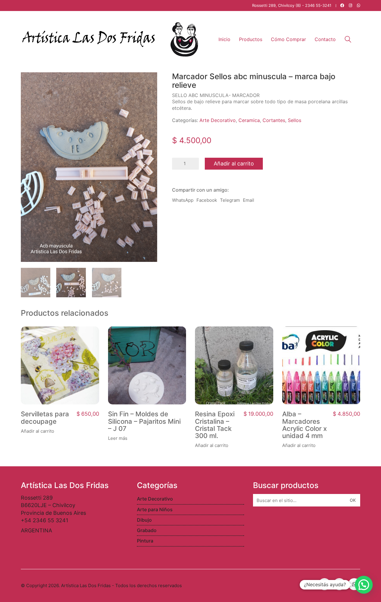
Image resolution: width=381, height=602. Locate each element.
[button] (364, 585)
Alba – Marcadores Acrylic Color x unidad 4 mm (304, 424)
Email (248, 200)
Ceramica (249, 120)
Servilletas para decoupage (45, 417)
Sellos (294, 120)
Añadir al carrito (234, 163)
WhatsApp (182, 200)
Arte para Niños (155, 509)
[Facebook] (324, 584)
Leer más (117, 438)
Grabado (147, 530)
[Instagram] (339, 584)
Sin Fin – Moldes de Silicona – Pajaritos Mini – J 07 (144, 421)
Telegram (230, 200)
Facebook (206, 200)
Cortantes (274, 120)
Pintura (145, 541)
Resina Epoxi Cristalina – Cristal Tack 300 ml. (215, 424)
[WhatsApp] (354, 584)
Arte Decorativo (217, 120)
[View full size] (28, 81)
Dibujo (144, 520)
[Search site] (348, 40)
